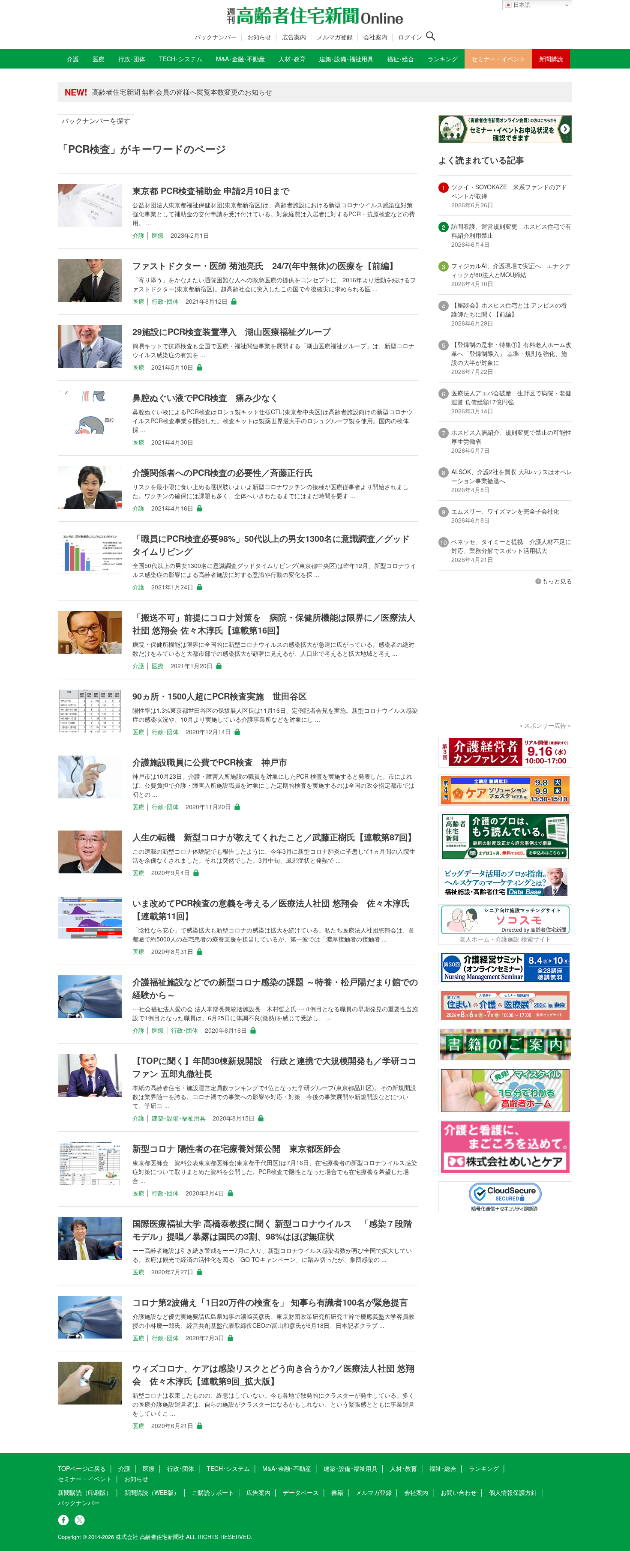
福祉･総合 (442, 1468)
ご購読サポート (213, 1492)
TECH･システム (228, 1468)
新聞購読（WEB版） (152, 1492)
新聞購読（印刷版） (85, 1492)
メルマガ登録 (335, 37)
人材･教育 (403, 1468)
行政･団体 (165, 301)
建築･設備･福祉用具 (179, 1118)
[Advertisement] (505, 664)
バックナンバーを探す (96, 121)
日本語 (521, 5)
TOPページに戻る (82, 1468)
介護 (138, 235)
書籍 (337, 1492)
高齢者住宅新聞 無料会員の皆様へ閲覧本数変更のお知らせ (182, 89)
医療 (158, 235)
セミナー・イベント (85, 1478)
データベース (301, 1492)
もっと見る (557, 581)
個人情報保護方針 (513, 1492)
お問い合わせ (459, 1492)
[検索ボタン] (431, 36)
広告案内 (294, 37)
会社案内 (375, 37)
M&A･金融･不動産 (286, 1468)
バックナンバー (216, 37)
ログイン (410, 37)
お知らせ (259, 37)
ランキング (484, 1468)
